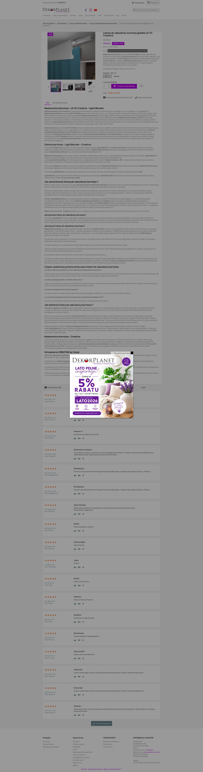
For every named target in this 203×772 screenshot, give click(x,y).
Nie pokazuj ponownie (122, 353)
